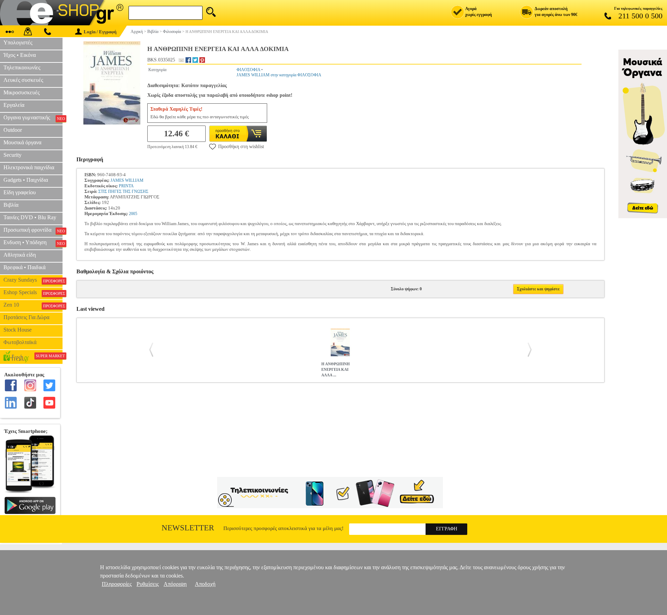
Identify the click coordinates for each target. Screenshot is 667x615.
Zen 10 (33, 305)
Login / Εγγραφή (100, 31)
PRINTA (126, 185)
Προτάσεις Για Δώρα (26, 317)
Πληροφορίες (117, 584)
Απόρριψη (175, 584)
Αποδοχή (205, 584)
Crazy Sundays (33, 280)
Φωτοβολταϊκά (19, 342)
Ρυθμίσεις (148, 584)
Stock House (17, 330)
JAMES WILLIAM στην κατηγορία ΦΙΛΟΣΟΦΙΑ (279, 74)
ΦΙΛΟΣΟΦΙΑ (248, 69)
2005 (133, 213)
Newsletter (188, 527)
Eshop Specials (33, 292)
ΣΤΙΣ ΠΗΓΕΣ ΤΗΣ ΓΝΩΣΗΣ (123, 191)
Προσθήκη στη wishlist (241, 146)
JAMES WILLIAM (126, 180)
